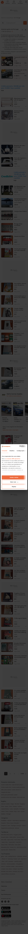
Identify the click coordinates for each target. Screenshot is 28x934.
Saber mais (13, 482)
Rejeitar (14, 486)
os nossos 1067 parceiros (12, 458)
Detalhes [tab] (12, 450)
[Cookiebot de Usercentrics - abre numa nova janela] (19, 446)
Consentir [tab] (4, 450)
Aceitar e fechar (14, 477)
